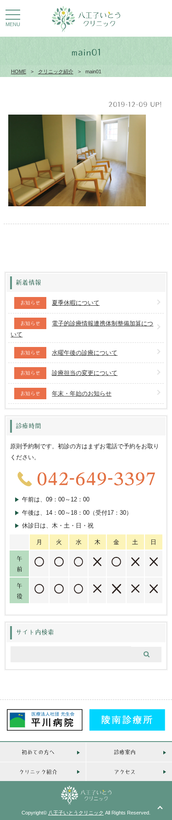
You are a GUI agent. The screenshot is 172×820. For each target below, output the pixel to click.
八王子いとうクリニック (76, 812)
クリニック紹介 (55, 71)
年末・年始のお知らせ (81, 393)
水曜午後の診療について (84, 352)
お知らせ (30, 302)
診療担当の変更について (84, 372)
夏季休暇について (76, 302)
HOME (18, 71)
